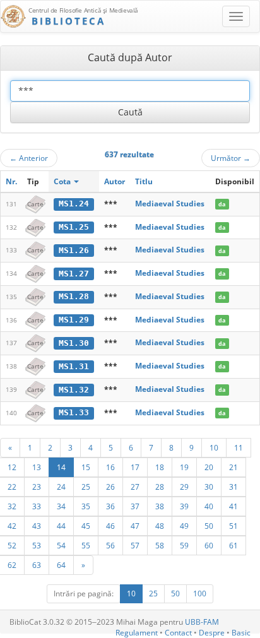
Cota (63, 181)
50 (208, 526)
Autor (114, 181)
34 (61, 506)
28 (159, 486)
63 (36, 565)
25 (85, 486)
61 (233, 545)
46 (110, 526)
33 (36, 506)
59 (184, 545)
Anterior (28, 158)
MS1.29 (74, 319)
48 (159, 526)
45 (85, 526)
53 (36, 545)
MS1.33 (74, 412)
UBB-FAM (202, 622)
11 (238, 447)
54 (61, 545)
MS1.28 (74, 296)
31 (233, 486)
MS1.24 (74, 203)
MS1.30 (74, 343)
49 (184, 526)
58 (159, 545)
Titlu (144, 181)
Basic (241, 632)
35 (85, 506)
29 (184, 486)
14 (61, 467)
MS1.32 (74, 389)
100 (199, 593)
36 (110, 506)
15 (85, 467)
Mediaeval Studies (169, 203)
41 (233, 506)
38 (159, 506)
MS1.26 (74, 250)
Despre (212, 632)
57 (135, 545)
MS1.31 (74, 366)
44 (61, 526)
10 (214, 447)
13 (36, 467)
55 (85, 545)
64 (61, 565)
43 (36, 526)
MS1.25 (74, 227)
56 (110, 545)
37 (135, 506)
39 (184, 506)
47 (135, 526)
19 (184, 467)
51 (233, 526)
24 (61, 486)
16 (110, 467)
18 (159, 467)
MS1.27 (74, 273)
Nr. (11, 181)
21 (233, 467)
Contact (178, 632)
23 (36, 486)
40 (208, 506)
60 (208, 545)
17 (135, 467)
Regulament (136, 632)
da (221, 204)
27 (135, 486)
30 (208, 486)
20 (208, 467)
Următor (231, 158)
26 (110, 486)
